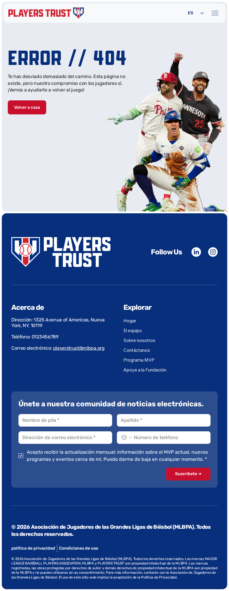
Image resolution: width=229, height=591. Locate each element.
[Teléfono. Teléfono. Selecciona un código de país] (127, 437)
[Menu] (215, 13)
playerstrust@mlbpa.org (79, 348)
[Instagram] (213, 252)
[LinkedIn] (196, 252)
